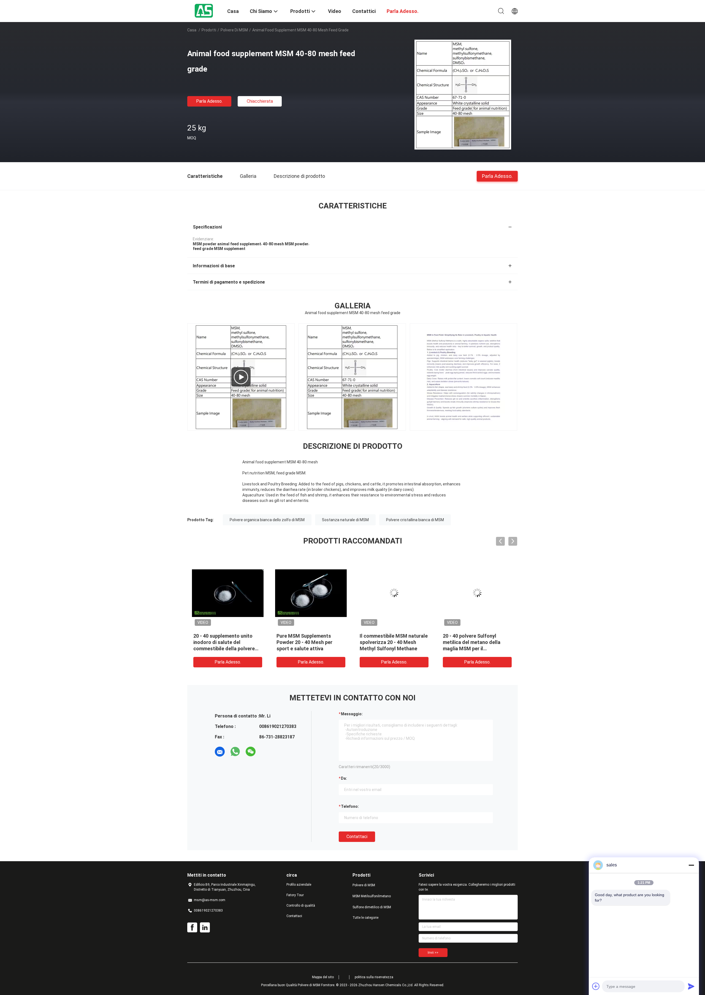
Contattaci (356, 836)
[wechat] (251, 752)
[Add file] (596, 986)
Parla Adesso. (209, 101)
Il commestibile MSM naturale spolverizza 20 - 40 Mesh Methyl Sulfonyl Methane (219, 642)
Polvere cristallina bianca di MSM (415, 520)
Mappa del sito (323, 977)
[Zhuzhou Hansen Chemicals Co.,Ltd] (204, 10)
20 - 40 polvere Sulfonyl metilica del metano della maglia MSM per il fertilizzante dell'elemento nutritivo (298, 648)
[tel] (266, 752)
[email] (220, 752)
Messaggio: (352, 714)
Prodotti (209, 30)
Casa (191, 30)
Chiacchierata (260, 101)
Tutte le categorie (365, 918)
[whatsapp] (235, 752)
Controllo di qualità (300, 905)
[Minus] (691, 865)
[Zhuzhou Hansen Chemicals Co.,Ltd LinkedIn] (205, 928)
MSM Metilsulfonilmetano (371, 896)
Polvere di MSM (234, 30)
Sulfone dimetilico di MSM (371, 907)
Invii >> (433, 953)
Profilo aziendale (298, 885)
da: (344, 778)
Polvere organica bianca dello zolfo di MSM (267, 520)
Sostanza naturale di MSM (345, 520)
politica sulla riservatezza (374, 977)
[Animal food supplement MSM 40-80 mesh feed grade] (462, 94)
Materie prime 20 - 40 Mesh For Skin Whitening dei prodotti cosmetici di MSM (465, 642)
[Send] (691, 986)
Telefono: (350, 806)
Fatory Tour (295, 895)
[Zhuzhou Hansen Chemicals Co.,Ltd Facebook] (192, 928)
